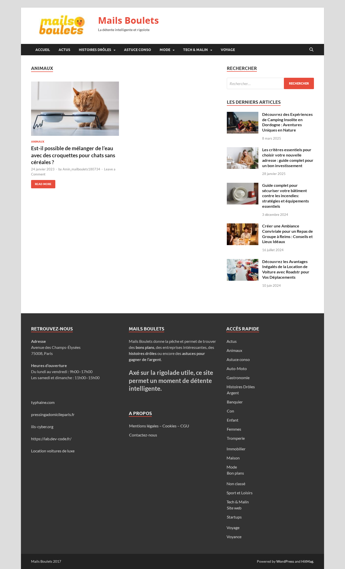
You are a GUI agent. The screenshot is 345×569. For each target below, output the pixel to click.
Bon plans (235, 473)
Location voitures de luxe (53, 450)
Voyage (228, 50)
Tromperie (236, 438)
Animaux (37, 141)
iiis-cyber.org (42, 426)
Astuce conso (137, 50)
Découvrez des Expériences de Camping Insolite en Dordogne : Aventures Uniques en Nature (287, 122)
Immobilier (236, 448)
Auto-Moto (237, 368)
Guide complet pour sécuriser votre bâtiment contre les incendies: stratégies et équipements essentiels (285, 196)
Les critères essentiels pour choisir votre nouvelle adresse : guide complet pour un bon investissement (287, 157)
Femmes (234, 429)
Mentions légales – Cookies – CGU (159, 425)
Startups (234, 516)
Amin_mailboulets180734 (81, 169)
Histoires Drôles (95, 50)
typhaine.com (43, 402)
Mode (165, 50)
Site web (234, 507)
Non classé (236, 483)
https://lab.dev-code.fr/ (51, 438)
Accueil (42, 50)
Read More (41, 183)
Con (230, 410)
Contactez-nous (143, 434)
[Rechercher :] (270, 83)
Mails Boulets (128, 20)
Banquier (235, 401)
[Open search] (311, 50)
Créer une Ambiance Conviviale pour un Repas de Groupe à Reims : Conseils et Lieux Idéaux (287, 233)
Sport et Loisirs (240, 492)
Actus (64, 50)
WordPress (285, 561)
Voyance (234, 536)
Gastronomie (238, 377)
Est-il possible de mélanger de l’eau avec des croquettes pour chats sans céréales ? (73, 155)
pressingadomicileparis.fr (53, 414)
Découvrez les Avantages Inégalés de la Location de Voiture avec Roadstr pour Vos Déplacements (285, 269)
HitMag (307, 561)
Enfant (232, 420)
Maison (233, 457)
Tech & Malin (195, 50)
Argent (233, 392)
